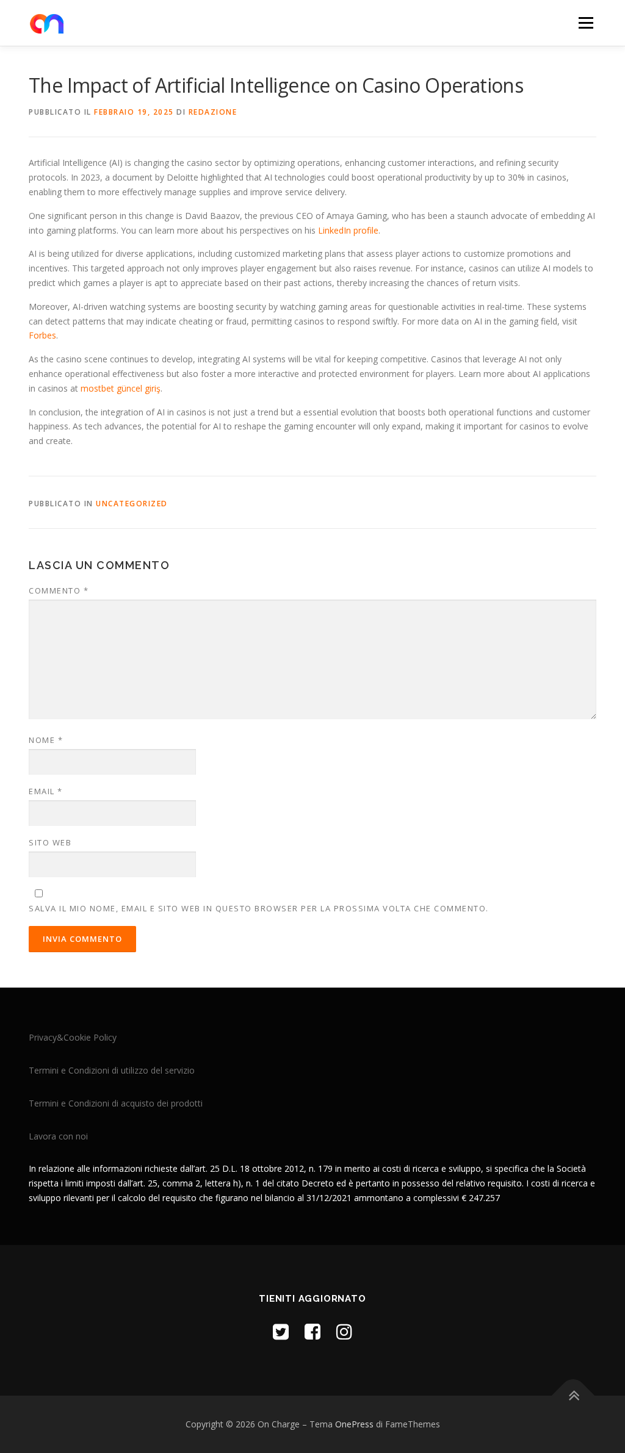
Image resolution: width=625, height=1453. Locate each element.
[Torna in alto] (573, 1396)
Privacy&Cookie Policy (73, 1037)
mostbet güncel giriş (121, 388)
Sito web (50, 842)
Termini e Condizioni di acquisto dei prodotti (116, 1103)
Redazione (213, 112)
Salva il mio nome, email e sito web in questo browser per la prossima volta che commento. (259, 908)
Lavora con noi (58, 1136)
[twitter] (281, 1331)
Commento (59, 590)
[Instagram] (344, 1331)
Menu (585, 23)
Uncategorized (132, 503)
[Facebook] (312, 1331)
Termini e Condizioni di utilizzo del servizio (112, 1070)
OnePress (354, 1424)
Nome (46, 739)
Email (46, 791)
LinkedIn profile (348, 230)
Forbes (42, 335)
